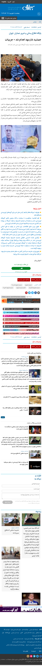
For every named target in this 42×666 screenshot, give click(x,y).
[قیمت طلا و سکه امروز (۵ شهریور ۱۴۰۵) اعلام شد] (35, 400)
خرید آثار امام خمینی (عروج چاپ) (34, 642)
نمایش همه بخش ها (10, 18)
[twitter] (37, 656)
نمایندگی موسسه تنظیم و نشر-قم (19, 642)
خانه (40, 22)
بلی (20, 268)
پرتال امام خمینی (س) (29, 639)
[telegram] (34, 656)
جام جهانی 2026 (36, 280)
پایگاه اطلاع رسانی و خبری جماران (19, 659)
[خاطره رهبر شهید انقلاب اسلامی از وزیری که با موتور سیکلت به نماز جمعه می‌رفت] (35, 389)
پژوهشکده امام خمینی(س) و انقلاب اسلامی (15, 645)
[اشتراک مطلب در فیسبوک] (35, 292)
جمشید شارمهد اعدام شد (34, 288)
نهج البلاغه (7, 633)
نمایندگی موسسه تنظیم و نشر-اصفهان (33, 645)
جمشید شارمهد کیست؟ (17, 285)
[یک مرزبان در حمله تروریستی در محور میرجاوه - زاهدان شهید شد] (35, 465)
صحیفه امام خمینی (33, 630)
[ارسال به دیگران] (38, 292)
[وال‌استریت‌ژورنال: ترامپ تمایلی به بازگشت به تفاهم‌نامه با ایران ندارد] (35, 430)
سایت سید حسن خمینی (18, 639)
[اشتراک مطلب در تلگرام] (29, 292)
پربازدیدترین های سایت (34, 353)
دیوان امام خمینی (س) (16, 630)
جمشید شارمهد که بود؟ (8, 288)
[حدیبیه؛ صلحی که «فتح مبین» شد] (35, 454)
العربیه (9, 2)
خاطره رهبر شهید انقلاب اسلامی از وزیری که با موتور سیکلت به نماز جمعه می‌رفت (14, 387)
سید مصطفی (38, 633)
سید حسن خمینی (15, 633)
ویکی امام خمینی (37, 648)
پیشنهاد (38, 511)
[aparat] (31, 656)
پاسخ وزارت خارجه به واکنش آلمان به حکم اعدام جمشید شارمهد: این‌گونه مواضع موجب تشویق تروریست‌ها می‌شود (21, 252)
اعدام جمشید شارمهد (21, 288)
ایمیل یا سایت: (37, 489)
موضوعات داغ (37, 275)
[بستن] (1, 606)
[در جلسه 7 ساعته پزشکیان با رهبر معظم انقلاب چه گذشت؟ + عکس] (35, 411)
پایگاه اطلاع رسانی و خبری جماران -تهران (25, 33)
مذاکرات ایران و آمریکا (23, 280)
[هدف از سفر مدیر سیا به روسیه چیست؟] (31, 599)
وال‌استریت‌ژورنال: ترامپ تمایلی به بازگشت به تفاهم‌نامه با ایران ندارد (16, 428)
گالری (21, 633)
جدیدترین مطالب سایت (34, 423)
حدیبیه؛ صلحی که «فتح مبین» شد (19, 453)
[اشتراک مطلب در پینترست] (26, 292)
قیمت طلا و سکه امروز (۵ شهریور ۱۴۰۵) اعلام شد (15, 397)
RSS (40, 651)
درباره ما (34, 651)
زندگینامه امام (25, 630)
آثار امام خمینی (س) (37, 636)
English (4, 2)
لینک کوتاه (29, 297)
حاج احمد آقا (7, 630)
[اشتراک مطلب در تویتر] (32, 292)
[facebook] (40, 656)
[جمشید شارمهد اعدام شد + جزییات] (21, 67)
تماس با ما (25, 651)
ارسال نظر (7, 502)
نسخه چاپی (27, 27)
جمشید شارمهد (28, 285)
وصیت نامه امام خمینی (29, 633)
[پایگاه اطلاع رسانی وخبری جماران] (21, 7)
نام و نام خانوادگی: (36, 484)
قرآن (3, 633)
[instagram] (28, 656)
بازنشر (34, 22)
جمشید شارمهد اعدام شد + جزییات (23, 40)
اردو (13, 2)
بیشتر (3, 417)
